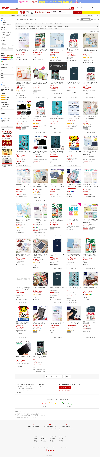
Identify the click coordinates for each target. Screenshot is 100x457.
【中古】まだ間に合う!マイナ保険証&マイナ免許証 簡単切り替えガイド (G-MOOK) (57, 221)
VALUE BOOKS (54, 128)
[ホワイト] (6, 56)
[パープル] (6, 59)
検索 (7, 50)
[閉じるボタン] (97, 24)
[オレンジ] (8, 58)
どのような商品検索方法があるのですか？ (25, 388)
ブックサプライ (20, 333)
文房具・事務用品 (30, 413)
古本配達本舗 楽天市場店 (22, 299)
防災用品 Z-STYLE (21, 95)
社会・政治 (35, 414)
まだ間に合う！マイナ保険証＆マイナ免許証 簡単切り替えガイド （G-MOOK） (90, 256)
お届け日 (2, 82)
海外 (5, 75)
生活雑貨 (29, 417)
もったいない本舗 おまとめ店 (39, 369)
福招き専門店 (70, 128)
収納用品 (34, 417)
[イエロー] (10, 58)
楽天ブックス (36, 128)
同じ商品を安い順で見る (23, 97)
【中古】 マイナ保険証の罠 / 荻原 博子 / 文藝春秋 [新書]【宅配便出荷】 (40, 358)
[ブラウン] (8, 56)
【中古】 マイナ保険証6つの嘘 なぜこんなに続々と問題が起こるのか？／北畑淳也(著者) (74, 289)
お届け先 (2, 77)
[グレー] (4, 56)
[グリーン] (12, 58)
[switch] (12, 90)
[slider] (1, 45)
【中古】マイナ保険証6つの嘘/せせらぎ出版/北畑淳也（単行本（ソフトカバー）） (57, 118)
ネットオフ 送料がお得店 (72, 60)
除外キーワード (4, 121)
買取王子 (86, 93)
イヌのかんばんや (71, 229)
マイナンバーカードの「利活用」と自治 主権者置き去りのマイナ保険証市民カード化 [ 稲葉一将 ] (57, 323)
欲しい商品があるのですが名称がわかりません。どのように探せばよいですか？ (32, 386)
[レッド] (6, 58)
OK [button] (65, 65)
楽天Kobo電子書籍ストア (55, 264)
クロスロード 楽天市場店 (89, 62)
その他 (37, 413)
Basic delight (70, 196)
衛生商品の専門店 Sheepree (23, 129)
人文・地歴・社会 (28, 414)
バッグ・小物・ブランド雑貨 (21, 415)
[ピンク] (2, 58)
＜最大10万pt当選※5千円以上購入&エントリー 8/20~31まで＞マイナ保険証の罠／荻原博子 (73, 84)
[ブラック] (2, 56)
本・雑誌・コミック (19, 414)
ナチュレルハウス (37, 299)
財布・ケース (31, 415)
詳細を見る (57, 28)
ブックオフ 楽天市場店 (72, 300)
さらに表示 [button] (3, 37)
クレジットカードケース (40, 415)
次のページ (68, 376)
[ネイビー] (4, 59)
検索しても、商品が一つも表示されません (25, 390)
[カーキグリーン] (12, 56)
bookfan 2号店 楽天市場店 (22, 59)
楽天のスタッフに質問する (65, 387)
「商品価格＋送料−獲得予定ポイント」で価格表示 (24, 19)
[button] (95, 5)
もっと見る (19, 392)
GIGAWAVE (20, 366)
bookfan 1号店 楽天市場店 (56, 299)
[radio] (1, 20)
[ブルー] (2, 59)
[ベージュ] (10, 56)
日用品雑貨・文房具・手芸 (20, 413)
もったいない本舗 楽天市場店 (56, 93)
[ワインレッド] (4, 58)
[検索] (72, 8)
